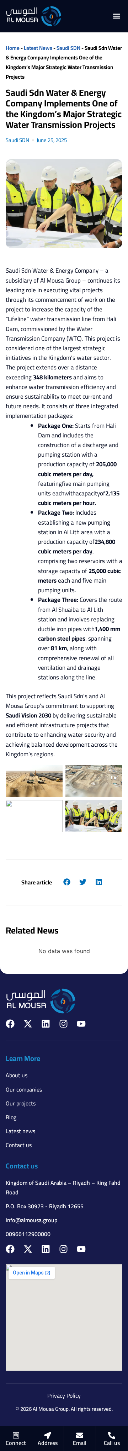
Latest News (38, 48)
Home (13, 48)
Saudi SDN (68, 48)
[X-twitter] (27, 1023)
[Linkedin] (45, 1023)
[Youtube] (81, 1023)
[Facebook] (10, 1023)
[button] (116, 16)
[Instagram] (63, 1023)
